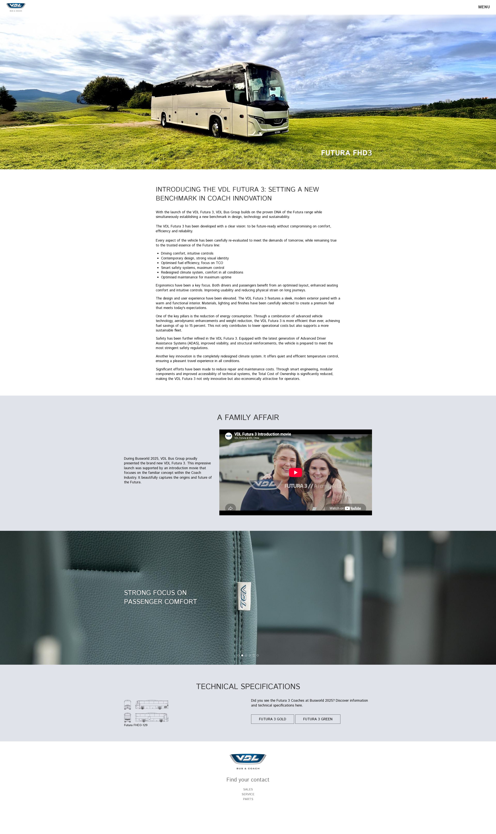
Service (248, 794)
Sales (248, 789)
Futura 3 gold (272, 719)
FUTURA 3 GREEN (317, 719)
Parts (248, 799)
